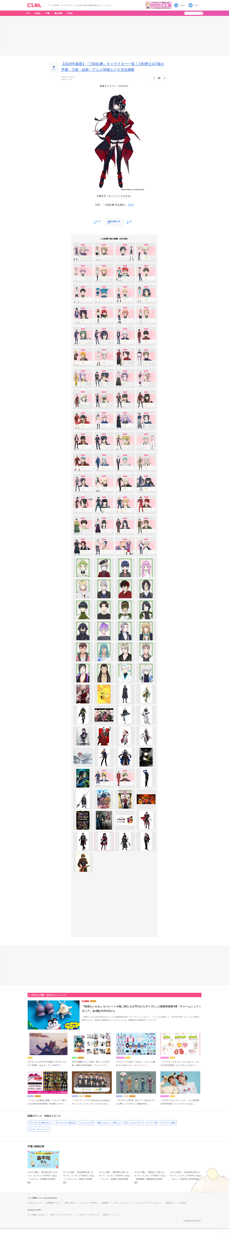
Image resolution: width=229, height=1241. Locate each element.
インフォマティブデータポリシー (148, 1203)
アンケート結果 (168, 1123)
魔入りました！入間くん (109, 1123)
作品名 (38, 13)
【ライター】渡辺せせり (40, 1123)
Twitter (182, 5)
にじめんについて (34, 1203)
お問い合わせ (70, 1203)
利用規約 (105, 1203)
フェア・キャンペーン (39, 1129)
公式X (131, 205)
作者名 (70, 13)
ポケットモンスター (133, 1123)
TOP (28, 13)
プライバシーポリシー (122, 1203)
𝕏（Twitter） (183, 1203)
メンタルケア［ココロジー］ (87, 1215)
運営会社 (169, 1203)
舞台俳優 (58, 13)
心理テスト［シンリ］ (111, 1215)
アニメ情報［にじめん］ (37, 1215)
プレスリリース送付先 (88, 1203)
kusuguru (31, 1210)
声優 (47, 13)
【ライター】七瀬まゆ (65, 1123)
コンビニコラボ (87, 1123)
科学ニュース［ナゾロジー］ (61, 1215)
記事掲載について (53, 1203)
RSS (196, 5)
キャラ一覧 (152, 1123)
